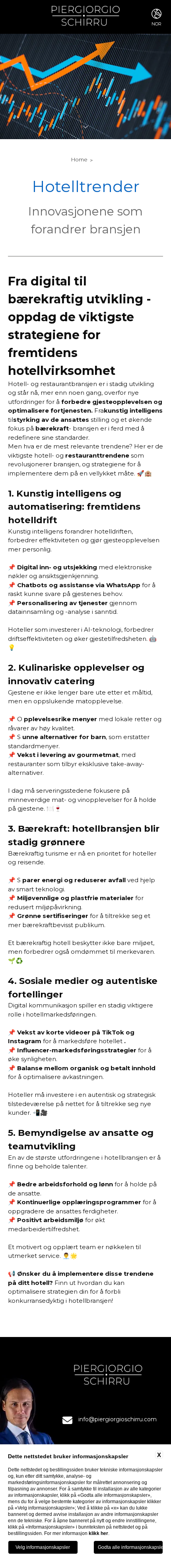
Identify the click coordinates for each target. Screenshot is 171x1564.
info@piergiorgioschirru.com (117, 1419)
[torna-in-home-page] (86, 17)
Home (79, 159)
